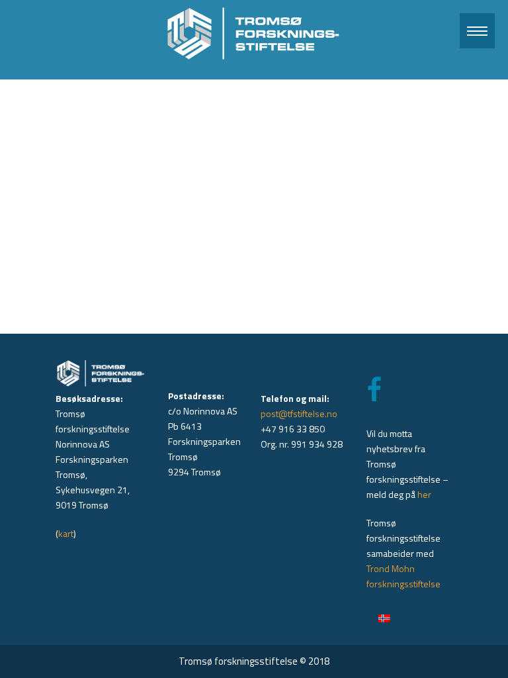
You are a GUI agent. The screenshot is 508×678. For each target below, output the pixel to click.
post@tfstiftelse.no (299, 413)
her (424, 494)
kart (65, 533)
